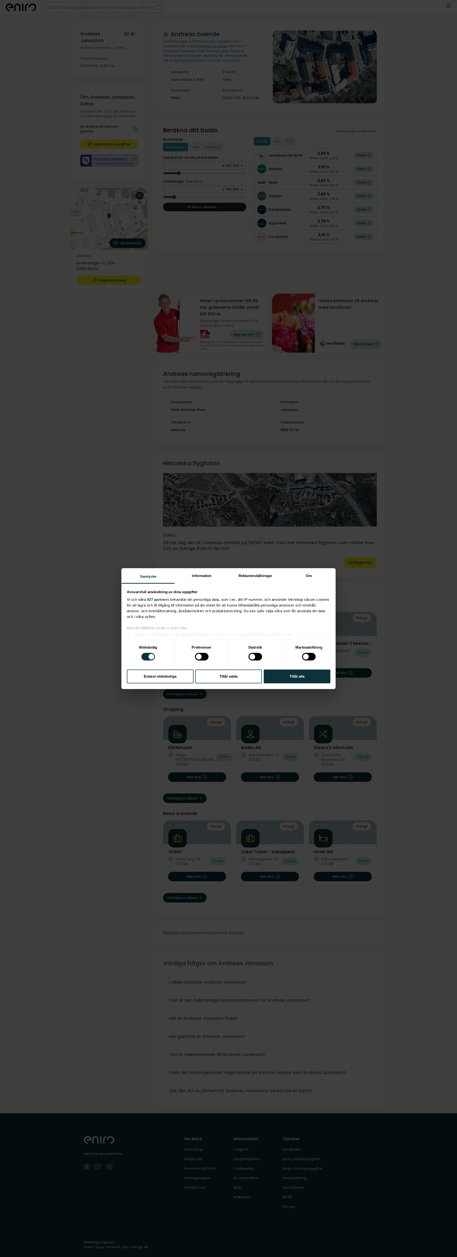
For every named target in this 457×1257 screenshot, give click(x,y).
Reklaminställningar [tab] (255, 575)
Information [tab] (201, 575)
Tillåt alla (296, 676)
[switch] (202, 657)
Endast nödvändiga (160, 676)
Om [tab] (309, 575)
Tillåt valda (228, 676)
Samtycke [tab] (148, 576)
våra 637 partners (153, 599)
